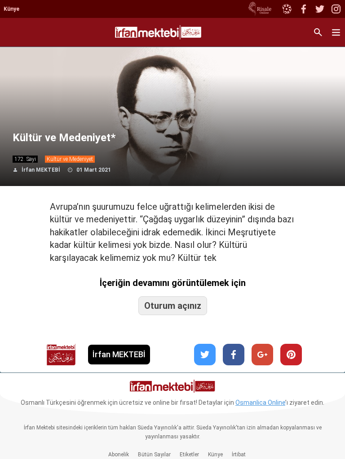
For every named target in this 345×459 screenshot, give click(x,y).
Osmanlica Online (260, 402)
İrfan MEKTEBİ (41, 170)
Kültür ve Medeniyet (70, 159)
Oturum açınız (172, 305)
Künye (11, 9)
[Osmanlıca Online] (286, 9)
